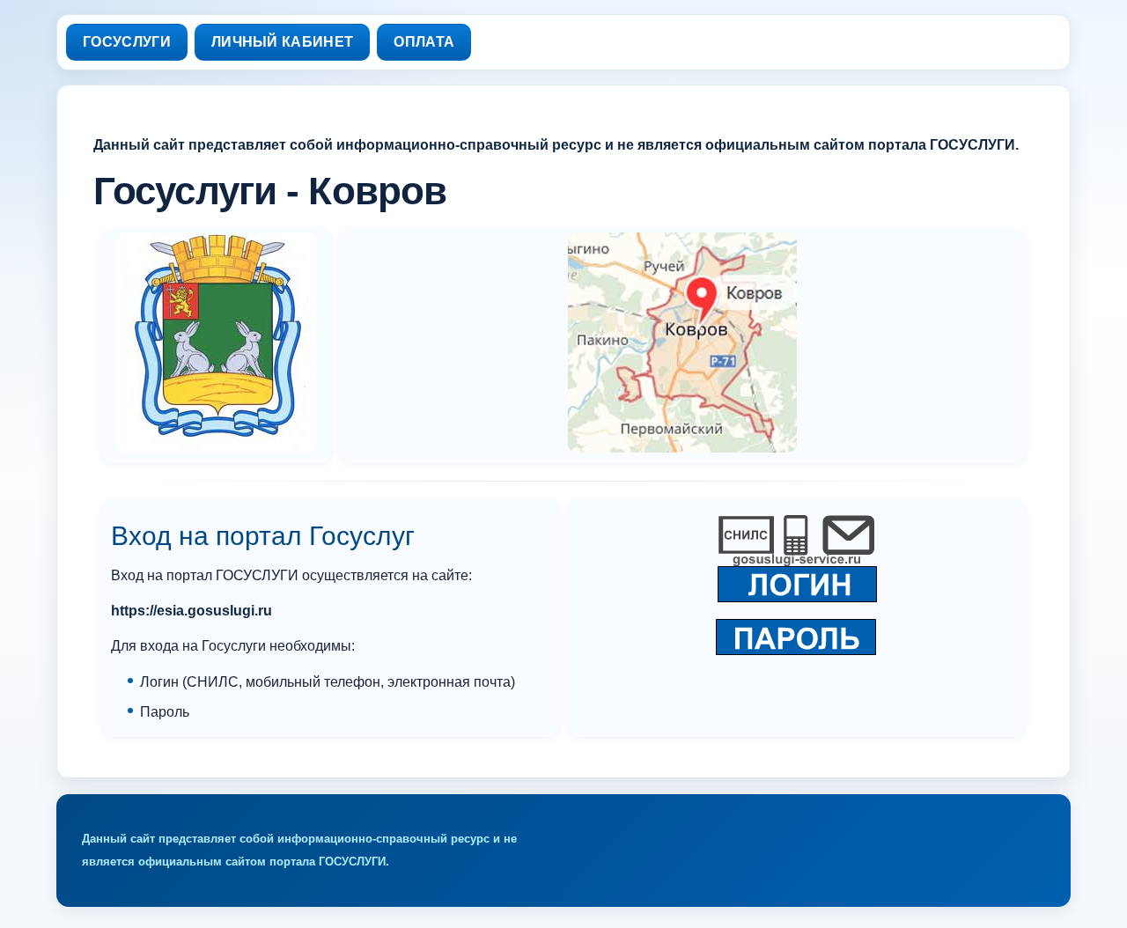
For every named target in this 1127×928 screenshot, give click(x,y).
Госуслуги (127, 41)
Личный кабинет (282, 41)
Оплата (424, 41)
